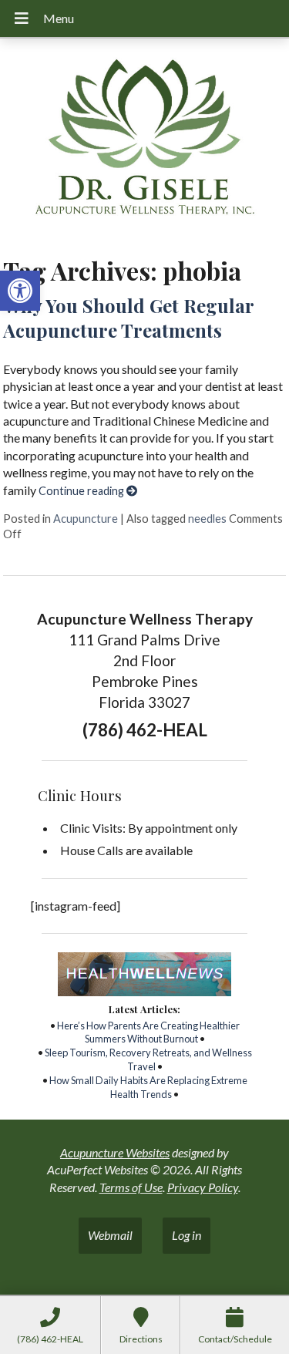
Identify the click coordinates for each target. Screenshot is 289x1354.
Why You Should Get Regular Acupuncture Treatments (128, 317)
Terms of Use (131, 1187)
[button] (20, 291)
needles (207, 518)
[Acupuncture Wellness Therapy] (144, 141)
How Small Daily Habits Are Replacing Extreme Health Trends (148, 1087)
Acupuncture (85, 518)
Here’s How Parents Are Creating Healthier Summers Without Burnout (148, 1032)
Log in (186, 1235)
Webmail (110, 1235)
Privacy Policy (202, 1187)
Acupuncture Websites (115, 1152)
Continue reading (82, 490)
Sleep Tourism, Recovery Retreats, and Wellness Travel (148, 1059)
